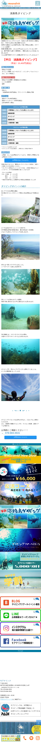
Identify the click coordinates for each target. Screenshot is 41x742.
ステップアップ (20, 9)
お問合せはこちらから (20, 160)
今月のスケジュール (6, 699)
